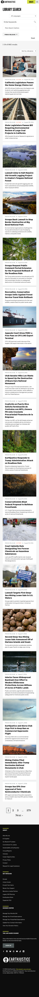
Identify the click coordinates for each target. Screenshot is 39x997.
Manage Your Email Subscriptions (12, 916)
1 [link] (8, 810)
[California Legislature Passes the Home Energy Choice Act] (19, 66)
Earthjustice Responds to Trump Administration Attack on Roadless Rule (19, 460)
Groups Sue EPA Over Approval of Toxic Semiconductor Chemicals (18, 789)
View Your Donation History (10, 925)
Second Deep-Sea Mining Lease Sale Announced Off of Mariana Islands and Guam (19, 639)
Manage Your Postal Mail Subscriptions (14, 919)
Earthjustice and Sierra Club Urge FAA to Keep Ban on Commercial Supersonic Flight (18, 729)
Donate (5, 879)
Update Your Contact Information (12, 922)
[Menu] (37, 2)
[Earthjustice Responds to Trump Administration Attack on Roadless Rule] (19, 441)
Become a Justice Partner (10, 891)
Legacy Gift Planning (9, 894)
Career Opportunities (9, 857)
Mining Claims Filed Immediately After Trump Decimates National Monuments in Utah (17, 764)
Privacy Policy (7, 860)
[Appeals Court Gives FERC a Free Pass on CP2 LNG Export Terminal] (19, 317)
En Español (6, 838)
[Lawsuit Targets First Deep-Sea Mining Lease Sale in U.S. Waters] (19, 576)
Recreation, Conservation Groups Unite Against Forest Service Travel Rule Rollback (19, 294)
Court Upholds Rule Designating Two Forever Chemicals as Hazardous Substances (17, 550)
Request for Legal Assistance (11, 866)
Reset (33, 38)
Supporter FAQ (7, 900)
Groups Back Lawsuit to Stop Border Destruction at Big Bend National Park (19, 222)
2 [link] (13, 810)
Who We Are (6, 835)
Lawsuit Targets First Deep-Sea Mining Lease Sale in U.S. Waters (19, 595)
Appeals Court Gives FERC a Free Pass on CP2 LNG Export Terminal (19, 335)
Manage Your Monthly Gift (10, 913)
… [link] (22, 810)
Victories (5, 854)
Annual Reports (7, 851)
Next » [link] (19, 815)
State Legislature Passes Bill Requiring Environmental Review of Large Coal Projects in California (19, 129)
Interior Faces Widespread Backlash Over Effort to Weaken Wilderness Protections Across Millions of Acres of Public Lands (18, 682)
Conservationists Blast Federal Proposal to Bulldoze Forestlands (19, 504)
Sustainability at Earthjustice (11, 847)
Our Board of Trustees (9, 841)
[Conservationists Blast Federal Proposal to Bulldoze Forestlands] (19, 485)
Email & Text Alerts (8, 885)
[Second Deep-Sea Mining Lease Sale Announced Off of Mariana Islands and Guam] (19, 620)
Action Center (7, 882)
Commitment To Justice (10, 844)
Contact (5, 863)
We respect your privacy (23, 969)
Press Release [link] (10, 34)
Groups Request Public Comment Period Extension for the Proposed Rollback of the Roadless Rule (19, 269)
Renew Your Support (8, 888)
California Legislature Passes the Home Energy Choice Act (19, 83)
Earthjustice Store (8, 897)
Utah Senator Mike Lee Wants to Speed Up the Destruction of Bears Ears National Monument (19, 379)
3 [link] (18, 810)
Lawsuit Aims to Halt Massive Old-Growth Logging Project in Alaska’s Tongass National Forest (19, 177)
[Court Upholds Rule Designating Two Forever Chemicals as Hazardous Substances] (19, 529)
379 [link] (29, 810)
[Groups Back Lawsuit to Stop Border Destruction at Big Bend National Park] (19, 203)
